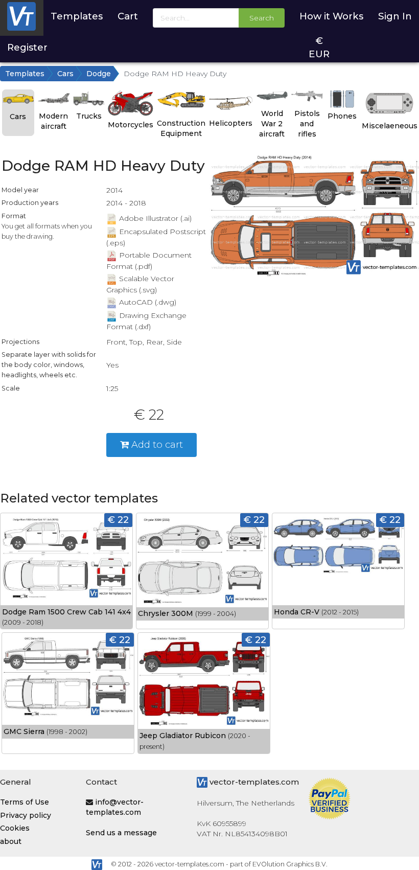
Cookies (15, 828)
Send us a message (121, 832)
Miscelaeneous (389, 125)
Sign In (395, 16)
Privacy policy (25, 815)
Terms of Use (24, 802)
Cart (128, 16)
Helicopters (230, 123)
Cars (65, 73)
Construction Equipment (181, 128)
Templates (77, 16)
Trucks (89, 116)
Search (261, 17)
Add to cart (156, 444)
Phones (342, 116)
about (10, 841)
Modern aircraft (53, 121)
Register (27, 47)
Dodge (98, 73)
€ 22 (118, 519)
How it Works (331, 16)
